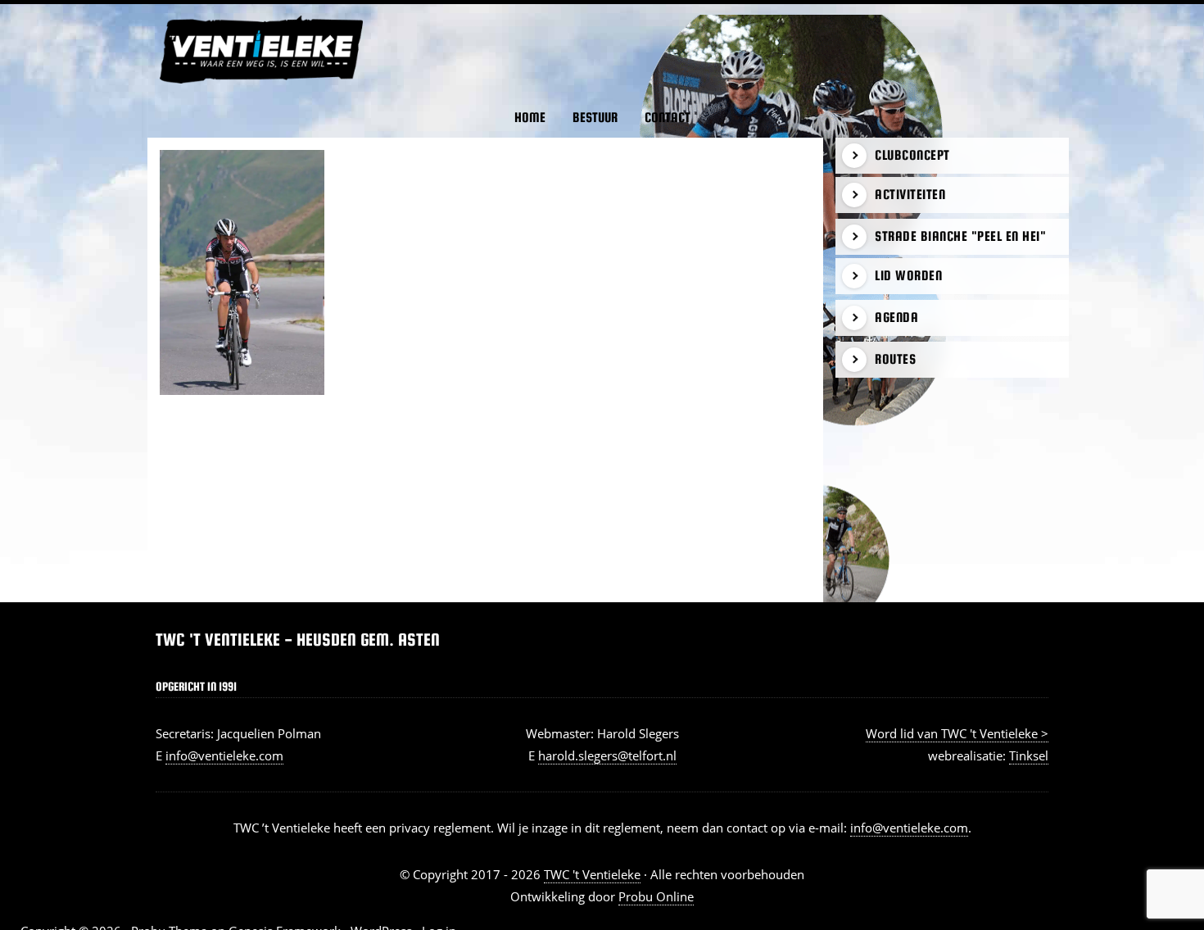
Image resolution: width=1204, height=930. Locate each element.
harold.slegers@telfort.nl (607, 755)
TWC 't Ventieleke (176, 15)
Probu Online (656, 896)
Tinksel (1028, 755)
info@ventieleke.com (224, 755)
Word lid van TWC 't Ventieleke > (957, 733)
